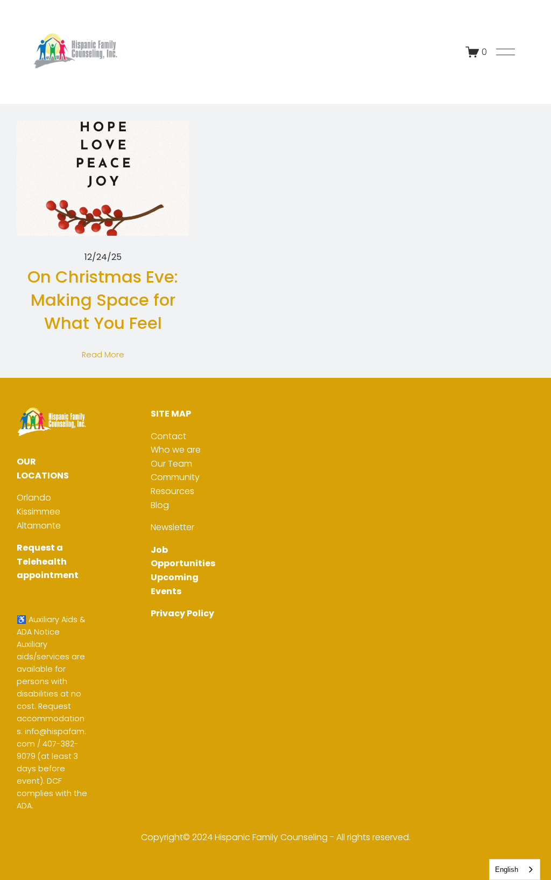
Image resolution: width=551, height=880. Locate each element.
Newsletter (172, 527)
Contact (168, 436)
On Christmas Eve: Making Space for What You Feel (102, 300)
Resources (172, 491)
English (506, 869)
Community (175, 477)
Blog (160, 505)
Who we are (176, 449)
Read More (103, 354)
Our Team (171, 463)
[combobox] (514, 869)
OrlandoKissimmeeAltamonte (39, 511)
